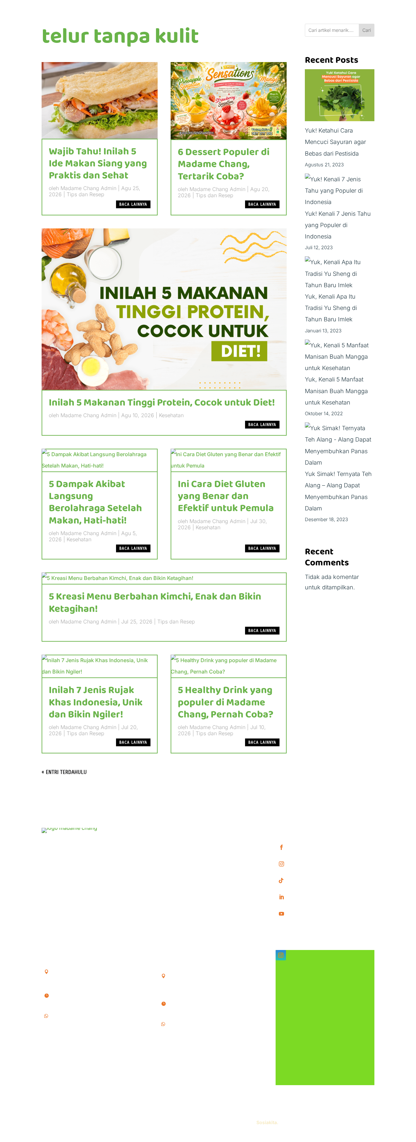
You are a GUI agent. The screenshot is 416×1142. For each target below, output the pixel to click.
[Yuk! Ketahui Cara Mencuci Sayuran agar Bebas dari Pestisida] (339, 97)
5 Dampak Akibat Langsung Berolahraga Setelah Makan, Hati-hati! (95, 502)
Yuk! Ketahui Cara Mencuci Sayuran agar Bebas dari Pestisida (335, 142)
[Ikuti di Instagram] (281, 955)
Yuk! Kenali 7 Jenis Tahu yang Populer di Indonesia (338, 225)
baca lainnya (133, 204)
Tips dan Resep (85, 194)
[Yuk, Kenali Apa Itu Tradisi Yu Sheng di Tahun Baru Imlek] (339, 273)
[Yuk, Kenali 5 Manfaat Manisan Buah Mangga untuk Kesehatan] (339, 357)
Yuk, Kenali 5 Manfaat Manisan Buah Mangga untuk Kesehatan (336, 390)
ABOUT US (174, 851)
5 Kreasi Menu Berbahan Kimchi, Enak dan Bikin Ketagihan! (155, 603)
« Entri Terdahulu (64, 772)
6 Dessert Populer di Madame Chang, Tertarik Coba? (223, 164)
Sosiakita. (267, 1122)
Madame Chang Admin (88, 188)
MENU (167, 831)
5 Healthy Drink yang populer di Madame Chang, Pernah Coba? (225, 702)
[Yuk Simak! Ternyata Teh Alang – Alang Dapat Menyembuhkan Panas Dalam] (339, 445)
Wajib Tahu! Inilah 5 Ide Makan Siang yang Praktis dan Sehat (98, 164)
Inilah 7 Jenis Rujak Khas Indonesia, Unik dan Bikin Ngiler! (96, 702)
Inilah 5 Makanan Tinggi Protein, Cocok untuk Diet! (162, 403)
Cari (366, 30)
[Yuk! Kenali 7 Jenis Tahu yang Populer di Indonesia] (339, 190)
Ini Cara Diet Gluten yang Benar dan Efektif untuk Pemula (226, 496)
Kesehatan (171, 415)
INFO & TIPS (176, 841)
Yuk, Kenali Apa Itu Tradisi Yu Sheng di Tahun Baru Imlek (331, 308)
